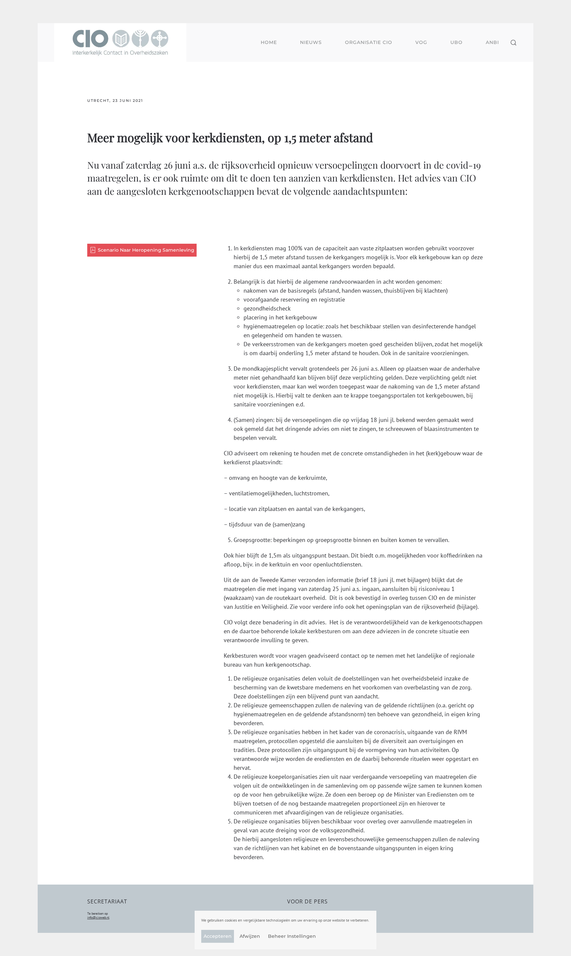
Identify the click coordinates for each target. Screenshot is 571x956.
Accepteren (218, 936)
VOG (421, 42)
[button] (513, 42)
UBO (456, 42)
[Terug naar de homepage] (120, 42)
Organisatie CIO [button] (368, 42)
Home (269, 42)
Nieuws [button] (311, 42)
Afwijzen (250, 936)
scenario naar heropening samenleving (146, 250)
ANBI (492, 42)
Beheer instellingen (292, 936)
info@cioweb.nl (98, 917)
